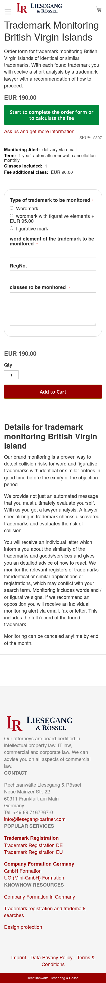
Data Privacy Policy (51, 957)
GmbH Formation (23, 870)
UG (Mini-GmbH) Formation (34, 877)
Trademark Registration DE (33, 844)
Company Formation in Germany (39, 896)
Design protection (23, 926)
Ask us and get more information (39, 131)
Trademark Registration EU (33, 851)
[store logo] (39, 8)
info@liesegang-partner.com (35, 818)
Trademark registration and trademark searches (45, 911)
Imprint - (20, 957)
